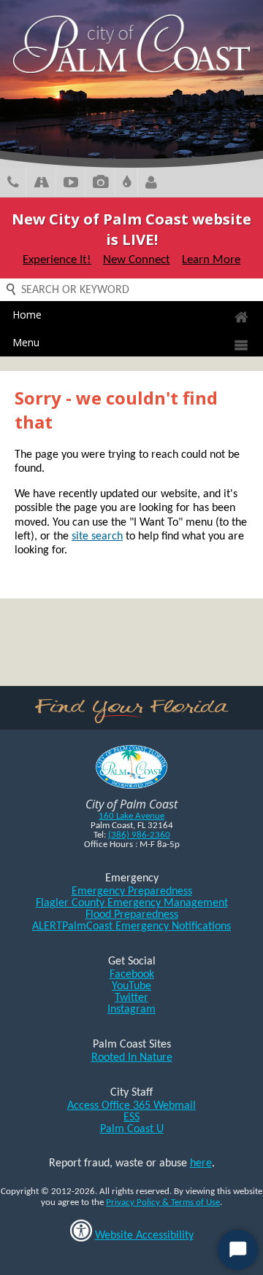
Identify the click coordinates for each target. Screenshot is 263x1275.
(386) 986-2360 (139, 835)
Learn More (211, 260)
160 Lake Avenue (131, 816)
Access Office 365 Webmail (131, 1106)
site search (97, 536)
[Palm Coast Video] (71, 184)
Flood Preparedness (131, 915)
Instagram (131, 1009)
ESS (131, 1117)
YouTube (131, 986)
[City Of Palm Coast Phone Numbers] (13, 184)
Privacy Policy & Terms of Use (163, 1202)
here (201, 1163)
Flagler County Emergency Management (132, 903)
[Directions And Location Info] (41, 184)
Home (27, 314)
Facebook (132, 974)
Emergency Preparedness (132, 891)
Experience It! (57, 260)
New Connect (136, 260)
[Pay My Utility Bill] (126, 184)
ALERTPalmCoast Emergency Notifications (131, 926)
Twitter (131, 998)
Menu (25, 342)
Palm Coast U (132, 1129)
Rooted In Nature (131, 1058)
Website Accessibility (144, 1235)
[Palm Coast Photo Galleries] (100, 184)
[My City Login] (151, 184)
